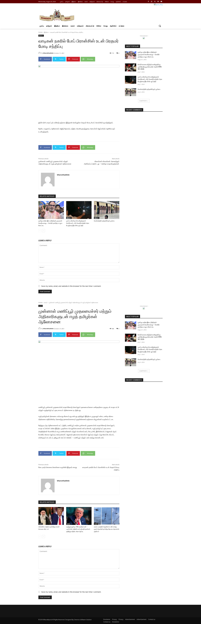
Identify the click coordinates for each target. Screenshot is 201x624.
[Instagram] (151, 1)
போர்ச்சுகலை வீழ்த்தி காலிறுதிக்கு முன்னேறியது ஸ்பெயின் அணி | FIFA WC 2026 (150, 67)
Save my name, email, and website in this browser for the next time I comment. (71, 286)
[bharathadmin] (39, 53)
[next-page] (43, 230)
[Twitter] (155, 1)
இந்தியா (46, 32)
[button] (160, 26)
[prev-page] (39, 230)
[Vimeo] (158, 1)
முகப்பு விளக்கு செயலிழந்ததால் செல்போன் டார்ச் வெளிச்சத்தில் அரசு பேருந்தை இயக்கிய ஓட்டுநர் (77, 223)
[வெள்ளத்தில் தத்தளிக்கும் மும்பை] (106, 210)
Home (40, 32)
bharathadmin (48, 53)
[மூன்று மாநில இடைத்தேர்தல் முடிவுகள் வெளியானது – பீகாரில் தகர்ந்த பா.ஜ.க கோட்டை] (51, 210)
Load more (143, 101)
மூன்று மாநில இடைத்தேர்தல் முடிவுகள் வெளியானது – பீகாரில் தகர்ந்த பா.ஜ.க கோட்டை (50, 223)
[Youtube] (161, 1)
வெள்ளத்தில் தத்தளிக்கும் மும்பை (104, 221)
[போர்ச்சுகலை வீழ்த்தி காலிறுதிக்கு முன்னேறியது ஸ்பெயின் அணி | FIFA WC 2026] (130, 67)
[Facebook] (148, 1)
